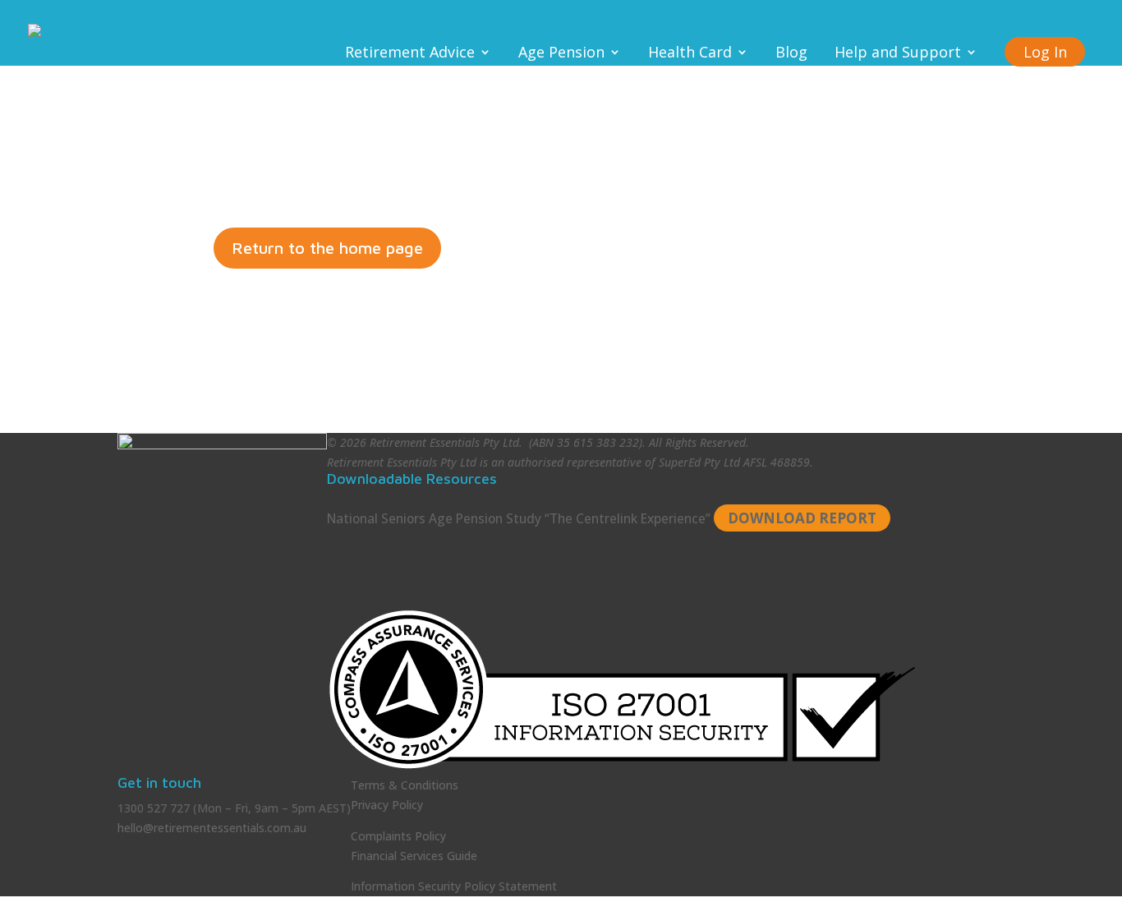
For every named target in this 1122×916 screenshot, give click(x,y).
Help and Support (898, 54)
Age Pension (561, 54)
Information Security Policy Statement (454, 886)
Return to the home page (327, 247)
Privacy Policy (387, 804)
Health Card (690, 54)
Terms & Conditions (404, 785)
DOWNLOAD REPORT (802, 518)
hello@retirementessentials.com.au (211, 827)
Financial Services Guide (414, 855)
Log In (1045, 52)
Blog (791, 54)
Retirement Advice (410, 54)
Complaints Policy (398, 836)
